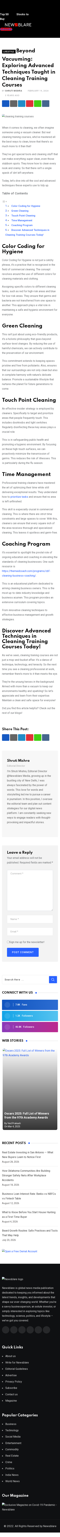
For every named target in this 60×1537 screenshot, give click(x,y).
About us (10, 1356)
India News (11, 1475)
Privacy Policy (13, 1381)
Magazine (11, 1400)
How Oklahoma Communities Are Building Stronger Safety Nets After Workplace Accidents (26, 1175)
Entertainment (13, 1443)
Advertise (11, 1375)
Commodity (12, 1449)
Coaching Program (22, 225)
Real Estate (12, 1455)
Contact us (11, 1394)
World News (12, 1481)
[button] (6, 8)
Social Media (12, 1436)
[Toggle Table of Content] (4, 201)
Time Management (21, 220)
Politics (9, 1468)
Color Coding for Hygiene (25, 206)
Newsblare (49, 1526)
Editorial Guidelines (16, 1368)
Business (10, 1424)
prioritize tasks (19, 496)
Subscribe (11, 1387)
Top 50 (4, 14)
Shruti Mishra (13, 91)
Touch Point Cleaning (23, 215)
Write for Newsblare (17, 1362)
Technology (12, 1430)
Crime (8, 1462)
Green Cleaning (19, 210)
